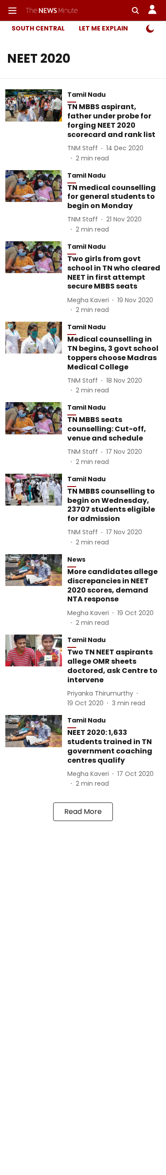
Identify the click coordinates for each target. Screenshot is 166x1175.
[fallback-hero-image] (36, 126)
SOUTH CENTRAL (38, 28)
